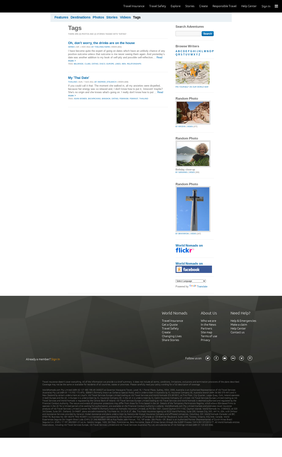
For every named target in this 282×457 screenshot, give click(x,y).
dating (95, 64)
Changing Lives (171, 336)
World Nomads (20, 6)
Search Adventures (190, 26)
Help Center (249, 6)
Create (203, 6)
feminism (124, 99)
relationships (134, 64)
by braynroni (182, 234)
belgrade (78, 64)
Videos (125, 17)
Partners (206, 328)
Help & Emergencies (243, 320)
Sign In (266, 6)
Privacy (205, 340)
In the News (208, 324)
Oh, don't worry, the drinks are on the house (101, 43)
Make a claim (239, 324)
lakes (118, 64)
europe (110, 64)
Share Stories (170, 340)
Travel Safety (157, 6)
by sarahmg (181, 172)
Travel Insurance (133, 6)
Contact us (237, 332)
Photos (98, 17)
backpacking (94, 99)
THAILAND (72, 82)
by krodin (181, 127)
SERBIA (71, 47)
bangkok (106, 99)
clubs (88, 64)
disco (102, 64)
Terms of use (209, 336)
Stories (189, 6)
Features (61, 17)
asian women (80, 99)
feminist (134, 99)
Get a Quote (170, 324)
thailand (143, 99)
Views (190, 127)
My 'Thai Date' (78, 78)
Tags (137, 17)
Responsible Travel (225, 6)
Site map (206, 332)
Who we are (208, 320)
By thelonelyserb (101, 47)
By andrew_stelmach (105, 82)
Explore (176, 6)
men (124, 64)
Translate (202, 286)
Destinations (81, 17)
